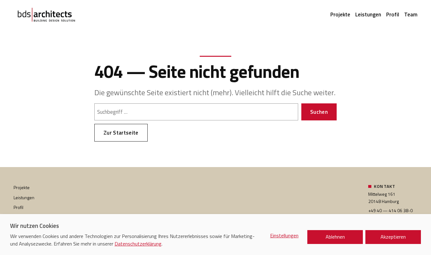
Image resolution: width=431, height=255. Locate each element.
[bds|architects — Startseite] (46, 15)
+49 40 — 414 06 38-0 (390, 210)
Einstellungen (284, 235)
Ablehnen (335, 237)
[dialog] (215, 234)
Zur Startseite (121, 133)
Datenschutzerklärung (138, 243)
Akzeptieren (393, 237)
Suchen (319, 112)
